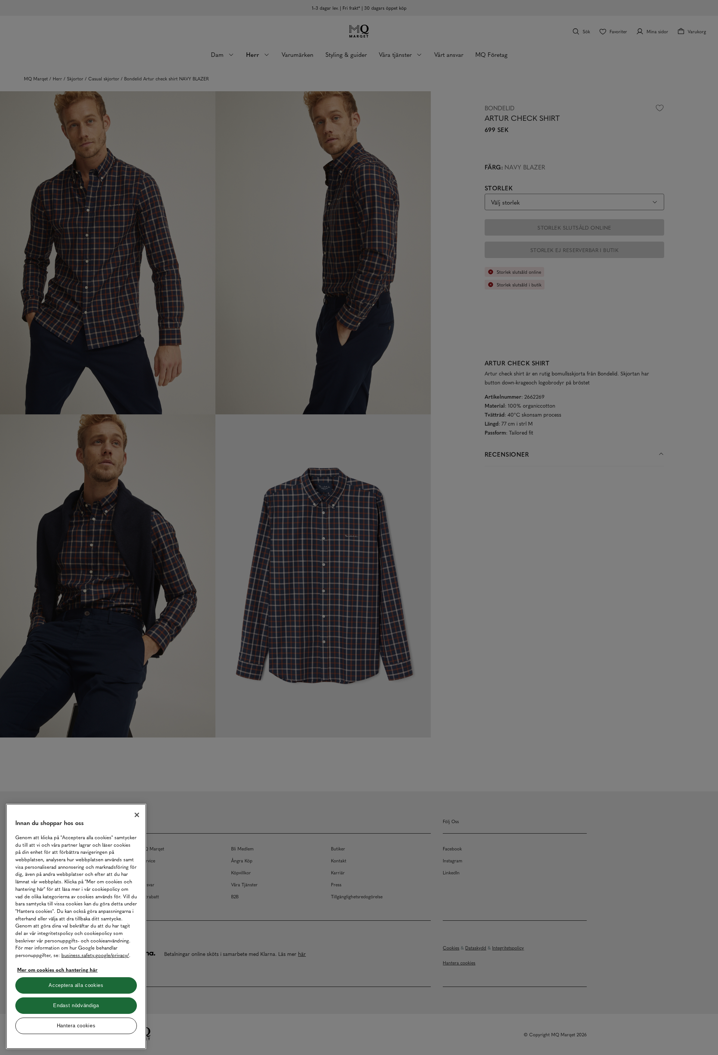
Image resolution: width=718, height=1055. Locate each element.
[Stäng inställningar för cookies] (137, 815)
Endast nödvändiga (76, 1005)
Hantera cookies (76, 1025)
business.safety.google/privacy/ (95, 955)
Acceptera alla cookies (76, 985)
